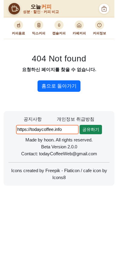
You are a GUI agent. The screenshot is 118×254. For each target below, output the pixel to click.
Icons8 (59, 177)
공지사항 (33, 119)
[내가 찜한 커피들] (104, 8)
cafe (87, 170)
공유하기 (90, 129)
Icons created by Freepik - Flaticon (45, 170)
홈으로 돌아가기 (59, 85)
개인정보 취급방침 (75, 119)
